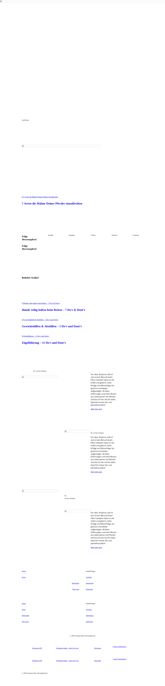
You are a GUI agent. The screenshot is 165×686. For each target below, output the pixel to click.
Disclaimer (97, 648)
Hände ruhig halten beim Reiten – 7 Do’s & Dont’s (53, 309)
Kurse (24, 577)
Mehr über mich (96, 409)
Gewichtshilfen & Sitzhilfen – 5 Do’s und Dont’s (52, 326)
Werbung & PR (37, 648)
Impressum (89, 589)
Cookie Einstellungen (119, 659)
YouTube (89, 577)
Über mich (75, 589)
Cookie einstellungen (119, 647)
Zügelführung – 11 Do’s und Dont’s (44, 342)
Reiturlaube (75, 583)
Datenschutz (90, 583)
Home (24, 571)
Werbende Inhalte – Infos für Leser (67, 648)
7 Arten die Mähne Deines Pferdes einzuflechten (52, 203)
